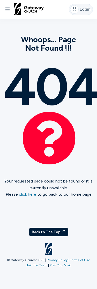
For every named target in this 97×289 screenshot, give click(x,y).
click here (27, 194)
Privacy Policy (57, 260)
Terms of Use (80, 260)
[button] (7, 9)
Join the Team (36, 265)
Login (85, 9)
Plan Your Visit (60, 265)
